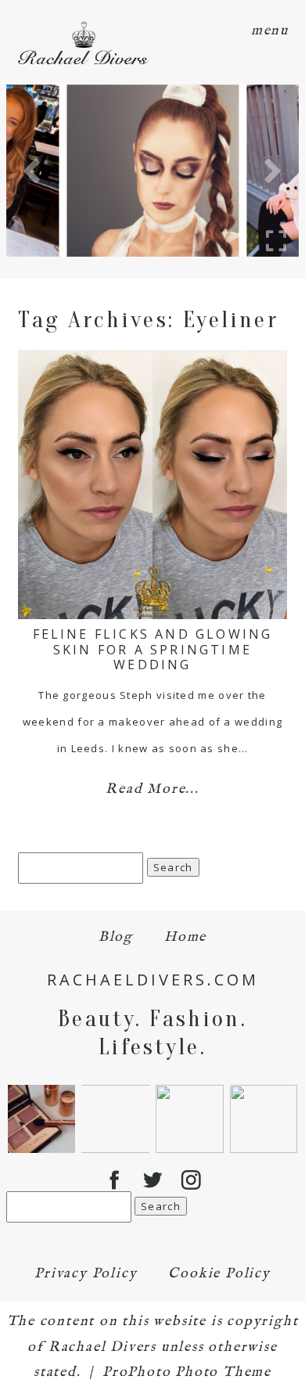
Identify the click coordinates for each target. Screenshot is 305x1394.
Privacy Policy (85, 1274)
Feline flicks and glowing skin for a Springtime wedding (153, 648)
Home (185, 937)
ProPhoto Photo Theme (186, 1372)
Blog (116, 937)
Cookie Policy (219, 1274)
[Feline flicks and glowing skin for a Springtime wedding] (152, 484)
